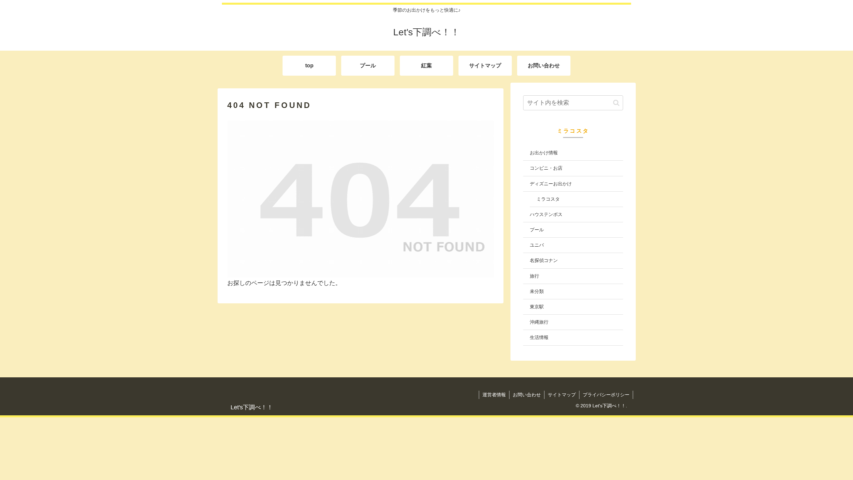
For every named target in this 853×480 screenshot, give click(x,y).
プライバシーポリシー (606, 394)
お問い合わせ (527, 394)
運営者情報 (494, 394)
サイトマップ (562, 394)
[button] (616, 103)
